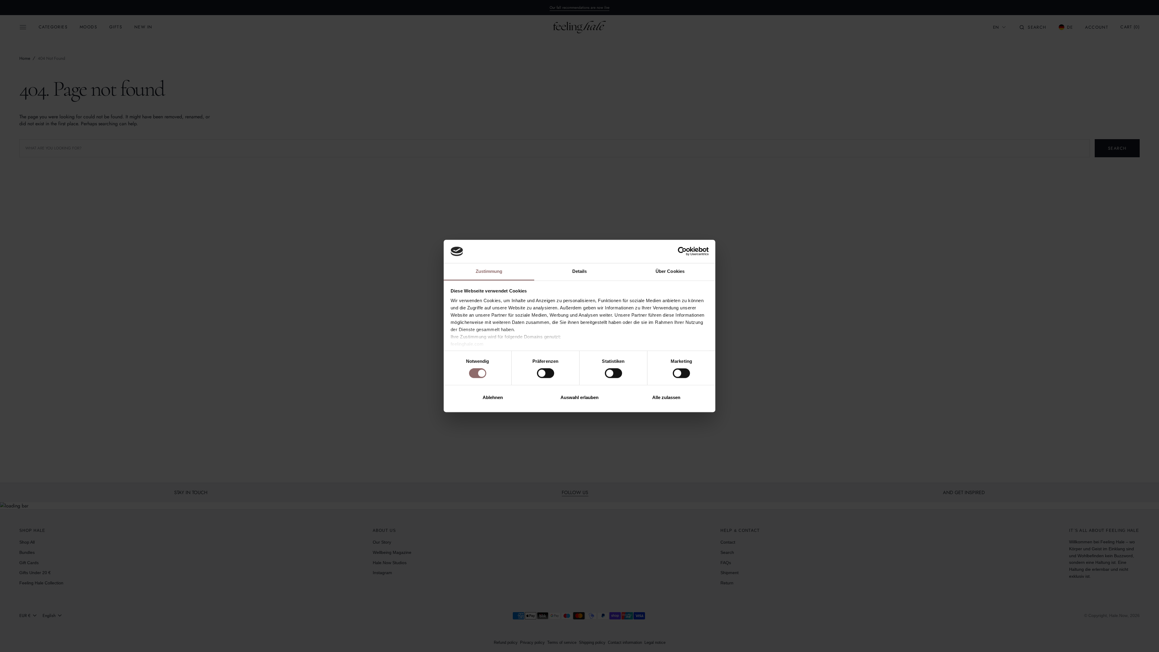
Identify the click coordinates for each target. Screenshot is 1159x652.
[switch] (545, 373)
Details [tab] (579, 271)
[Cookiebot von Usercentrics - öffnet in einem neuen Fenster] (682, 251)
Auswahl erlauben (579, 397)
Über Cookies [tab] (670, 271)
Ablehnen (493, 397)
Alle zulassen (666, 397)
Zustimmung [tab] (489, 271)
